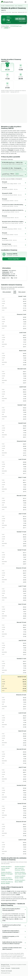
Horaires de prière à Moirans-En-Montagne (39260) (7, 874)
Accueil (2, 5)
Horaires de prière (15, 968)
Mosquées (7, 968)
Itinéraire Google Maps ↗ (14, 258)
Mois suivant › (22, 292)
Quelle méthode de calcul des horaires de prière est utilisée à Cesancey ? (12, 942)
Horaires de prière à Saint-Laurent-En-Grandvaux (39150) (20, 868)
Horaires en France (9, 5)
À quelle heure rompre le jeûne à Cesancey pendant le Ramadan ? (10, 931)
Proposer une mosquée (6, 970)
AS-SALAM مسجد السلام (16, 26)
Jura (16, 5)
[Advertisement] (14, 44)
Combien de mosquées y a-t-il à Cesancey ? (10, 937)
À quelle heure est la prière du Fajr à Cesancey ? (11, 925)
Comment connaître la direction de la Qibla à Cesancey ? (11, 948)
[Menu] (25, 2)
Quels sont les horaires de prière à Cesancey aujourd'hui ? (11, 909)
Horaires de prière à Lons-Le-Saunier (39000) (6, 868)
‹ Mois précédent (6, 292)
